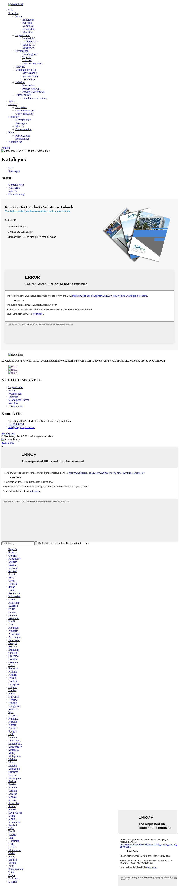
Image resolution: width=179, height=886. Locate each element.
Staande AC (29, 44)
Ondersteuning (23, 129)
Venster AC (28, 47)
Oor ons (12, 104)
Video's (19, 126)
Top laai (26, 57)
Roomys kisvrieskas (33, 91)
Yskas (18, 16)
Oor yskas (21, 107)
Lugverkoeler (22, 35)
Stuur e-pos (7, 442)
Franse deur (28, 29)
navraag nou (8, 433)
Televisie (20, 66)
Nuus (11, 132)
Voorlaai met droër (32, 63)
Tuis (10, 10)
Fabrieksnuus (22, 135)
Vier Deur (27, 32)
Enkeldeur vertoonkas (34, 97)
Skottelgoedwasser (25, 69)
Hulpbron (13, 116)
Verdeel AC (28, 38)
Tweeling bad (29, 54)
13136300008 (16, 424)
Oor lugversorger (24, 110)
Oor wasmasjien (24, 113)
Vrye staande (29, 72)
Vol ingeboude (30, 76)
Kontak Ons (15, 141)
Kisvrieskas (28, 85)
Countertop (28, 79)
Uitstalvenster (22, 94)
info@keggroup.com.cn (21, 427)
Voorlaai (27, 60)
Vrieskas (20, 82)
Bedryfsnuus (22, 138)
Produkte (13, 13)
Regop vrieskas (30, 88)
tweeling (27, 22)
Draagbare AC (30, 41)
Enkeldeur (28, 19)
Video (11, 101)
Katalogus (21, 123)
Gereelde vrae (23, 119)
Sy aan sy (27, 25)
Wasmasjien (21, 50)
